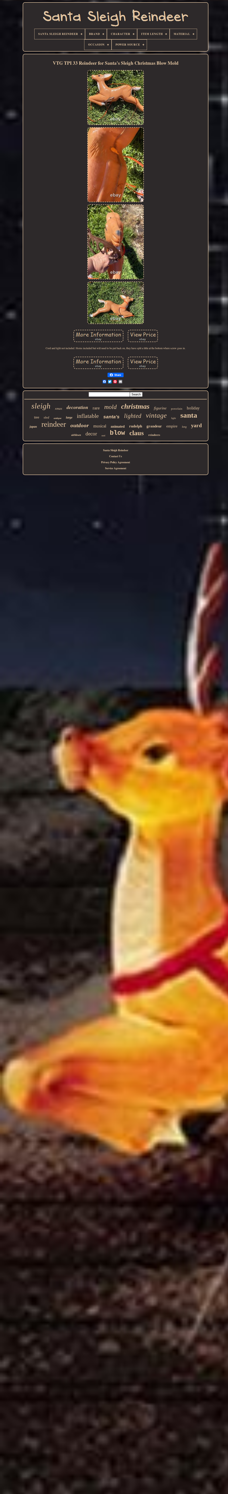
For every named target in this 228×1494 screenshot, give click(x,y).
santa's (111, 416)
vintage (156, 415)
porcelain (176, 408)
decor (91, 434)
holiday (193, 408)
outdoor (79, 425)
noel (103, 435)
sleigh (41, 406)
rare (96, 407)
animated (118, 426)
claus (136, 433)
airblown (76, 435)
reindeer (53, 424)
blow (117, 433)
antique (57, 418)
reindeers (154, 435)
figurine (160, 408)
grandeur (154, 426)
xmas (58, 408)
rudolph (135, 426)
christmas (135, 406)
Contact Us (115, 456)
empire (171, 426)
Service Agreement (115, 468)
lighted (132, 416)
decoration (77, 407)
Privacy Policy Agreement (115, 462)
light (173, 418)
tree (36, 417)
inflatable (88, 416)
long (184, 426)
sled (46, 417)
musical (99, 426)
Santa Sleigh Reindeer (115, 450)
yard (196, 425)
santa (188, 415)
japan (33, 426)
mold (110, 406)
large (69, 417)
